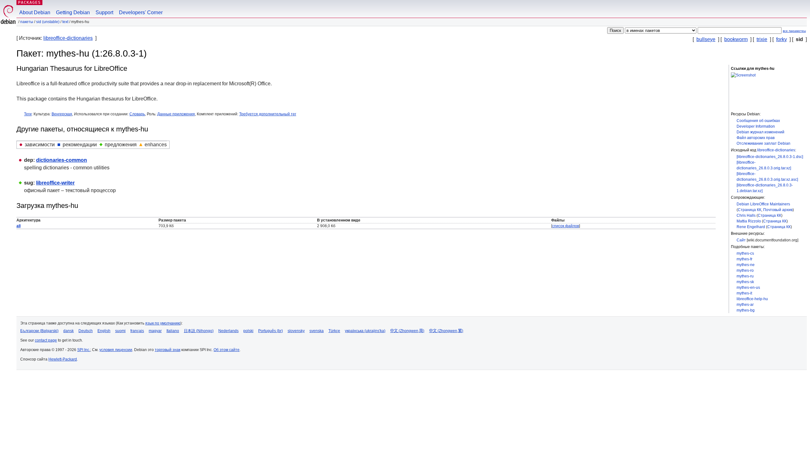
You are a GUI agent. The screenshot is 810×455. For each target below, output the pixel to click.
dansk (68, 331)
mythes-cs (745, 253)
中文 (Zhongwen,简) (407, 331)
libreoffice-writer (55, 182)
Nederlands (228, 331)
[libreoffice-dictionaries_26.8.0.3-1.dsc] (770, 157)
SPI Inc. (83, 350)
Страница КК (749, 210)
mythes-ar (745, 304)
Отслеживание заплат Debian (763, 143)
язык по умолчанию (162, 323)
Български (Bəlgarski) (39, 331)
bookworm (736, 39)
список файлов (565, 226)
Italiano (172, 331)
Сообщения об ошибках (758, 120)
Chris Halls (746, 215)
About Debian (34, 12)
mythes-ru (745, 276)
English (103, 331)
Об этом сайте (227, 350)
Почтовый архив (778, 210)
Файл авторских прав (756, 138)
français (137, 331)
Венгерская (62, 114)
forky (781, 39)
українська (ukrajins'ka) (365, 331)
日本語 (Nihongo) (199, 331)
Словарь (137, 114)
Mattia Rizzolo (749, 221)
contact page (46, 340)
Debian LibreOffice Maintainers (763, 204)
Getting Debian (73, 12)
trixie (762, 39)
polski (248, 331)
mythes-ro (745, 270)
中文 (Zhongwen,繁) (446, 331)
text (65, 22)
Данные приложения (176, 114)
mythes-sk (745, 282)
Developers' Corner (141, 12)
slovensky (296, 331)
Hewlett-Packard (62, 359)
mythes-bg (746, 310)
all (18, 226)
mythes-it (744, 293)
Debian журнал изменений (760, 132)
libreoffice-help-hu (752, 299)
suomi (120, 331)
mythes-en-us (748, 287)
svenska (316, 331)
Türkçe (334, 331)
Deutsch (85, 331)
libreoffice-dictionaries (68, 38)
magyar (155, 331)
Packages (29, 2)
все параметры (794, 31)
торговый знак (167, 350)
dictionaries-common (61, 160)
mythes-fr (744, 259)
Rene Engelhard (751, 227)
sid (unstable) (47, 22)
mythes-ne (746, 265)
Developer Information (756, 126)
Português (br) (270, 331)
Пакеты (26, 22)
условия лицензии (115, 350)
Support (104, 12)
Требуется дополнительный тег (267, 114)
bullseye (705, 39)
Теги (28, 114)
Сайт (741, 240)
